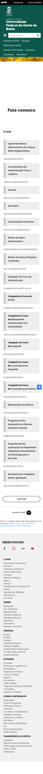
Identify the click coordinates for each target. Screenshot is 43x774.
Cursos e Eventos (11, 674)
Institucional (9, 700)
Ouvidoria (30, 50)
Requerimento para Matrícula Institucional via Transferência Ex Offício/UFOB (18, 746)
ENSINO (7, 602)
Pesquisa (26, 41)
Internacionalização (12, 578)
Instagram (14, 548)
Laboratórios (9, 623)
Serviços (7, 583)
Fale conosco (9, 595)
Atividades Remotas (12, 618)
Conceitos (8, 663)
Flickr (23, 548)
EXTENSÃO (9, 659)
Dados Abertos (10, 732)
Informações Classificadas (15, 723)
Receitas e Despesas (13, 714)
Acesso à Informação (13, 50)
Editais (6, 580)
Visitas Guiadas (10, 683)
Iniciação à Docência (13, 626)
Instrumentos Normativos (15, 563)
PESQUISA (8, 631)
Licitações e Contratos (13, 717)
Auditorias (8, 709)
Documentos (9, 680)
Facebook (4, 548)
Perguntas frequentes (13, 729)
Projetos (7, 637)
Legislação (8, 740)
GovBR (4, 2)
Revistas (7, 640)
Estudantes (8, 54)
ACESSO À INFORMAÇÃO (15, 696)
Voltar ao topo (18, 512)
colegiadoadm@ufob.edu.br (17, 288)
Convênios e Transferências (16, 712)
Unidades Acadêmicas (13, 569)
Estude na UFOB (11, 41)
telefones (21, 499)
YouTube (32, 548)
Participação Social (12, 706)
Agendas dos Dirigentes (14, 592)
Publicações (9, 752)
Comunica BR (18, 2)
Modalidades (9, 669)
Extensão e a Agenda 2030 (15, 666)
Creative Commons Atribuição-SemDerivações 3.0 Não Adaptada (18, 524)
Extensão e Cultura (12, 45)
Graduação (8, 606)
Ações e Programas (12, 703)
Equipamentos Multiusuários (16, 649)
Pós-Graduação (11, 609)
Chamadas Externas (12, 643)
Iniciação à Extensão (13, 692)
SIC (5, 726)
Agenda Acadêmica (12, 615)
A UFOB (7, 559)
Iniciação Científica (12, 646)
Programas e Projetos (13, 672)
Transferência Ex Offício (17, 736)
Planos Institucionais (12, 572)
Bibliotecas (8, 620)
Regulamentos (10, 612)
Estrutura (8, 566)
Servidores (22, 54)
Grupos (7, 634)
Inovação (8, 575)
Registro (7, 677)
